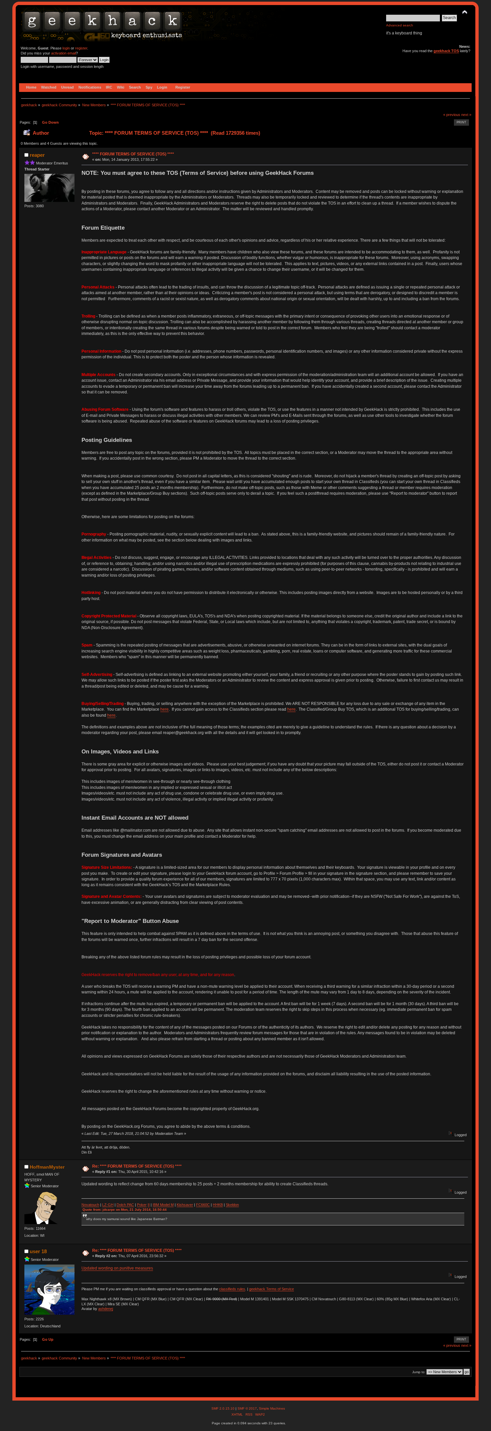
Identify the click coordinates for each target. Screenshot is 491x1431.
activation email (63, 53)
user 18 (38, 1251)
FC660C (203, 1205)
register (81, 48)
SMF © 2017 (247, 1408)
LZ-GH (108, 1205)
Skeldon (232, 1205)
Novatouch (90, 1205)
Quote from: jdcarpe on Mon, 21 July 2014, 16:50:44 (125, 1209)
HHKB (218, 1205)
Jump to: (419, 1372)
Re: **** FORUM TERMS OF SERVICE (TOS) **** (137, 1166)
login (66, 48)
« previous (451, 115)
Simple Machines (272, 1408)
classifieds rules (232, 1289)
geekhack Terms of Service (271, 1289)
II (149, 1205)
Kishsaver (185, 1205)
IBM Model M (163, 1205)
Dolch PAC (125, 1205)
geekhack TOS (446, 51)
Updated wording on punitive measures (117, 1268)
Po (139, 1205)
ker (144, 1205)
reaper (37, 155)
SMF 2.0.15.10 (223, 1408)
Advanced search (399, 25)
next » (466, 115)
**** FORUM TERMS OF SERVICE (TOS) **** (133, 154)
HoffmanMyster (47, 1167)
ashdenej (105, 1309)
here (164, 709)
